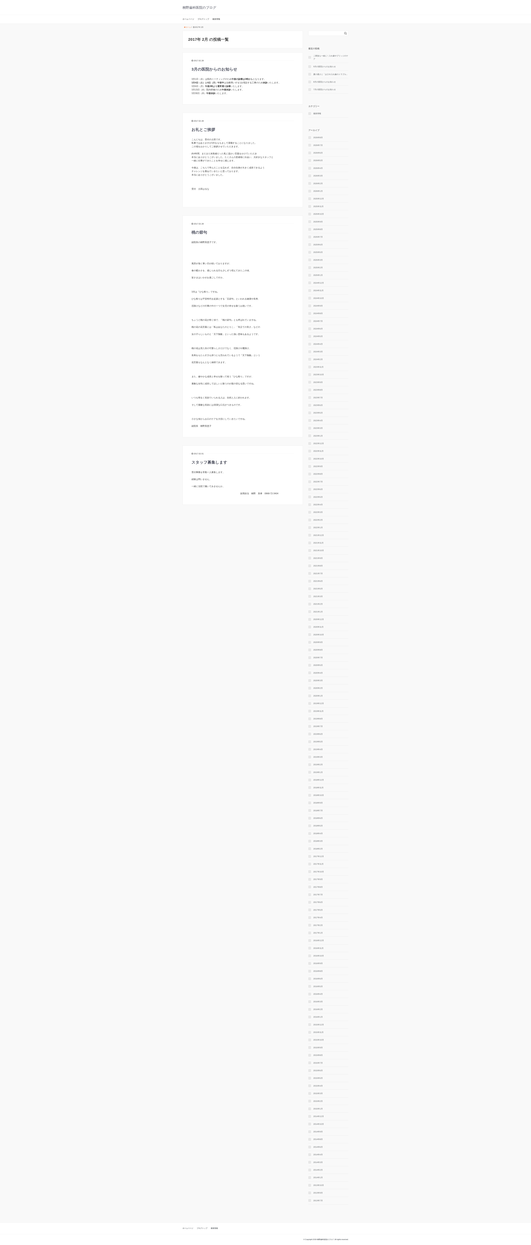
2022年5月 (318, 497)
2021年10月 (318, 550)
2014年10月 (318, 1124)
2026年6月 (318, 153)
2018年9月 (318, 803)
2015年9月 (318, 1047)
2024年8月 (318, 313)
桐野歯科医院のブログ (199, 7)
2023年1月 (318, 436)
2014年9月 (318, 1132)
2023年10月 (318, 374)
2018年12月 (318, 780)
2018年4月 (318, 833)
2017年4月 (318, 917)
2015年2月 (318, 1101)
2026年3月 (318, 176)
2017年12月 (318, 856)
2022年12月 (318, 443)
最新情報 (216, 19)
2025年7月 (318, 237)
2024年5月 (318, 336)
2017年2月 (318, 925)
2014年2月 (318, 1170)
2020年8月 (318, 650)
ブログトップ (203, 19)
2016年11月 (318, 948)
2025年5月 (318, 252)
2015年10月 (318, 1040)
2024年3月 (318, 352)
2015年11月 (318, 1032)
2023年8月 (318, 390)
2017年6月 (318, 902)
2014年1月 (318, 1177)
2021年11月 (318, 543)
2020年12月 (318, 619)
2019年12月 (318, 703)
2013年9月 (318, 1193)
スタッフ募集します (209, 462)
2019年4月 (318, 749)
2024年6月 (318, 329)
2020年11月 (318, 627)
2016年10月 (318, 956)
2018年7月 (318, 810)
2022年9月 (318, 466)
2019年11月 (318, 711)
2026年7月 (318, 145)
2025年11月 (318, 206)
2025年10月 (318, 214)
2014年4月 (318, 1154)
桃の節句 (199, 232)
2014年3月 (318, 1162)
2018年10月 (318, 795)
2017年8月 (318, 887)
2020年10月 (318, 635)
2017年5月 (318, 910)
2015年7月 (318, 1063)
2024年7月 (318, 321)
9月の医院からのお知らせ (324, 66)
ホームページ (188, 19)
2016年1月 (318, 1017)
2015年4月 (318, 1086)
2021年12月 (318, 535)
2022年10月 (318, 459)
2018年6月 (318, 818)
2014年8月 (318, 1139)
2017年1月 (318, 933)
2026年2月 (318, 183)
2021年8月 (318, 566)
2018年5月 (318, 826)
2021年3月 (318, 596)
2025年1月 (318, 275)
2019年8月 (318, 719)
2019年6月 (318, 734)
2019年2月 (318, 764)
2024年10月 (318, 298)
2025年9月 (318, 222)
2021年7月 (318, 573)
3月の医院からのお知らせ (214, 69)
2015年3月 (318, 1093)
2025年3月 (318, 260)
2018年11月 (318, 788)
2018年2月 (318, 849)
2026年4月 (318, 168)
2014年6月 (318, 1147)
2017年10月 (318, 872)
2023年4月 (318, 420)
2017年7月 (318, 895)
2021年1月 (318, 612)
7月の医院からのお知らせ (324, 89)
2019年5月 (318, 742)
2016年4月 (318, 994)
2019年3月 (318, 757)
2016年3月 (318, 1002)
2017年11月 (318, 864)
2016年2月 (318, 1009)
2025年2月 (318, 267)
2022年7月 (318, 482)
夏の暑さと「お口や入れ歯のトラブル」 (330, 74)
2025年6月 (318, 245)
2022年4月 (318, 504)
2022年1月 (318, 527)
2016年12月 (318, 940)
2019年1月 (318, 772)
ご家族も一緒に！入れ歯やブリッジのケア (330, 57)
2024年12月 (318, 283)
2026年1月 (318, 191)
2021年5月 (318, 589)
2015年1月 (318, 1109)
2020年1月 (318, 696)
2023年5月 (318, 413)
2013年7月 (318, 1200)
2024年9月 (318, 306)
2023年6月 (318, 405)
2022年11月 (318, 451)
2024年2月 (318, 359)
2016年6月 (318, 979)
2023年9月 (318, 382)
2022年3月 (318, 512)
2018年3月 (318, 841)
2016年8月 (318, 971)
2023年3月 (318, 428)
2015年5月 (318, 1078)
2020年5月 (318, 665)
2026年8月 (318, 137)
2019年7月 (318, 726)
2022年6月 (318, 489)
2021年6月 (318, 581)
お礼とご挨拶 (203, 129)
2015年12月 (318, 1025)
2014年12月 (318, 1116)
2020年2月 (318, 688)
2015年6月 (318, 1070)
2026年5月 (318, 160)
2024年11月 (318, 290)
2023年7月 (318, 398)
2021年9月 (318, 558)
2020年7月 (318, 657)
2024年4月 (318, 344)
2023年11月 (318, 367)
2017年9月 (318, 879)
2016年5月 (318, 986)
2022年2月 (318, 520)
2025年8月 (318, 229)
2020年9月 (318, 642)
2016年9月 (318, 963)
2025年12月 (318, 199)
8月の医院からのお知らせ (324, 82)
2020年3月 (318, 680)
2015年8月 (318, 1055)
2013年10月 (318, 1185)
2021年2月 (318, 604)
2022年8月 (318, 474)
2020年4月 (318, 673)
